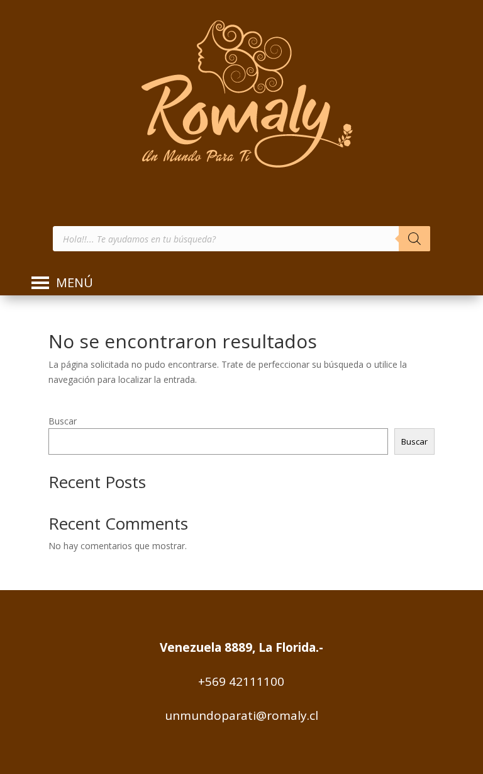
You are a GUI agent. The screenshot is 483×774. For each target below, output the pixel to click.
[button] (74, 282)
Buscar (62, 421)
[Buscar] (414, 238)
